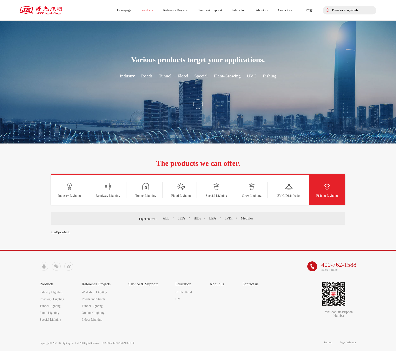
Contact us (285, 10)
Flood (183, 75)
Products (147, 10)
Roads (147, 75)
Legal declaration (348, 342)
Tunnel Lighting (50, 306)
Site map (328, 342)
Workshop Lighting (94, 292)
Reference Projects (175, 10)
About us (262, 10)
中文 (309, 10)
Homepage (124, 10)
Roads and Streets (93, 299)
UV (177, 299)
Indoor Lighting (92, 319)
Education (238, 10)
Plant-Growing (227, 75)
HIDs (197, 218)
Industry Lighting (51, 292)
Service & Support (210, 10)
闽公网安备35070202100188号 (119, 343)
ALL (166, 218)
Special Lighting (50, 319)
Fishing (269, 75)
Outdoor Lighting (93, 312)
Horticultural (183, 292)
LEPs (212, 218)
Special (201, 75)
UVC (252, 75)
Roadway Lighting (52, 299)
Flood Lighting (49, 312)
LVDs (229, 218)
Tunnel (165, 75)
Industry (127, 75)
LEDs (181, 218)
